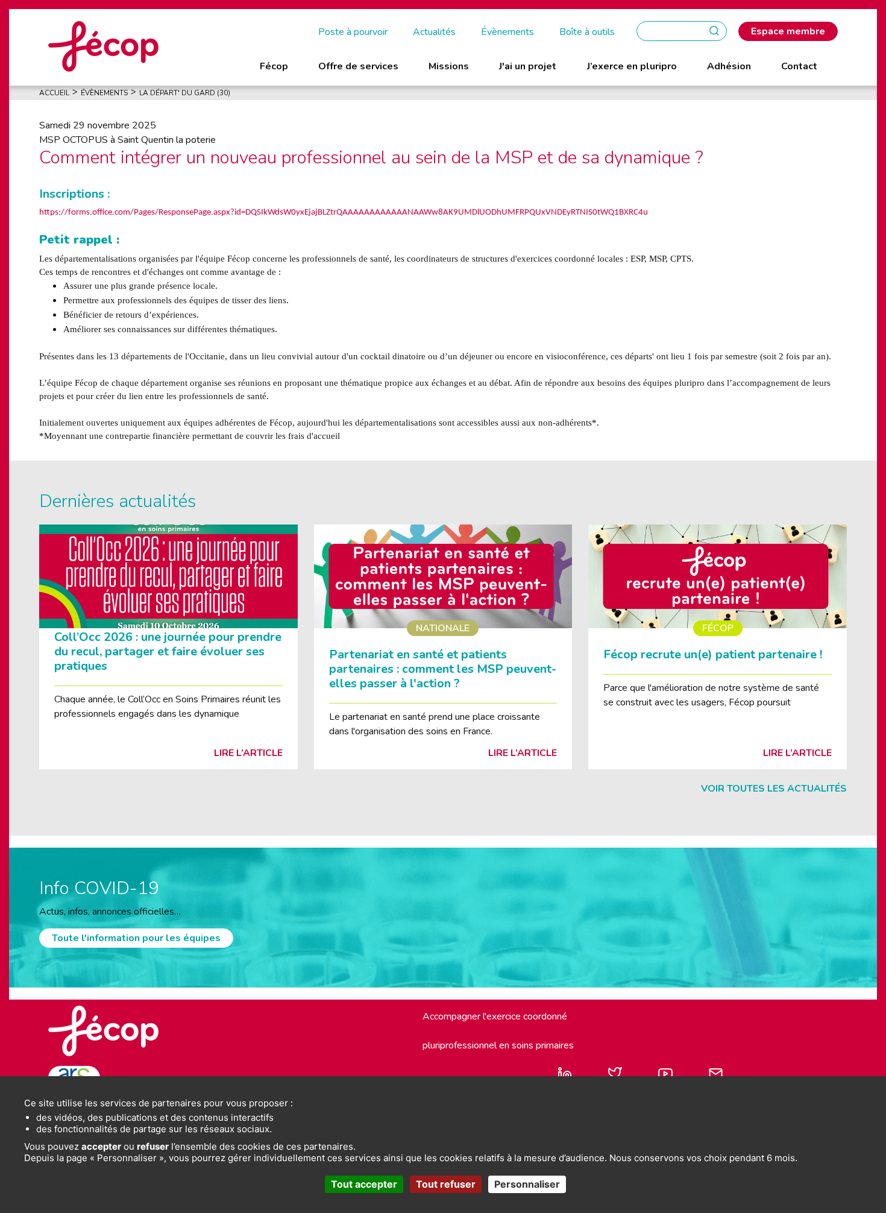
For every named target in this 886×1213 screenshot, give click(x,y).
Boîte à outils (587, 32)
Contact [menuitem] (799, 66)
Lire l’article (248, 753)
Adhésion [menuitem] (729, 66)
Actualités (434, 32)
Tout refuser (446, 1184)
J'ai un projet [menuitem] (527, 66)
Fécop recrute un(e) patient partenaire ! (712, 654)
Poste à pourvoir (353, 32)
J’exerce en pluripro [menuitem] (632, 66)
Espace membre (788, 31)
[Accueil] (103, 45)
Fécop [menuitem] (274, 66)
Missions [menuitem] (449, 66)
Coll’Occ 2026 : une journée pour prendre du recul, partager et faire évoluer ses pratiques (167, 651)
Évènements (507, 32)
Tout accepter (364, 1184)
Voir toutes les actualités (774, 788)
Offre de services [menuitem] (358, 66)
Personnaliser (527, 1184)
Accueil (54, 93)
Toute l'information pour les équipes (136, 938)
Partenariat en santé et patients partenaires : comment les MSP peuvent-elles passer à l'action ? (442, 669)
